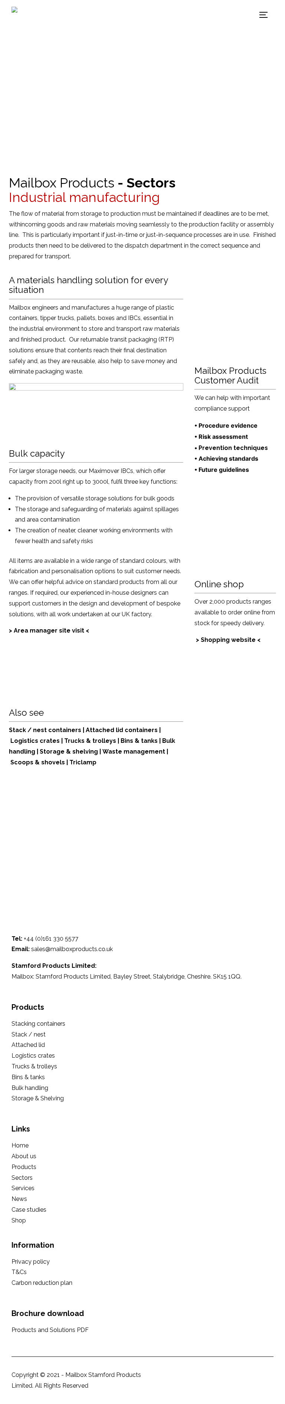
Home (20, 1145)
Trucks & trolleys (90, 740)
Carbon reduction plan (42, 1282)
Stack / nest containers (45, 730)
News (19, 1198)
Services (23, 1188)
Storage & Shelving (38, 1098)
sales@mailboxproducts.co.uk (72, 949)
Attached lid (28, 1044)
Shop (19, 1220)
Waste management (134, 751)
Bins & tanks (140, 740)
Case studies (29, 1209)
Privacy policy (31, 1261)
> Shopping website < (228, 639)
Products (24, 1166)
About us (24, 1156)
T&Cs (19, 1272)
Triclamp (82, 762)
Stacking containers (38, 1023)
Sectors (22, 1177)
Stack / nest (29, 1034)
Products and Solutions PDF (50, 1329)
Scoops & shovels (37, 762)
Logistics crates (35, 740)
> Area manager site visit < (49, 630)
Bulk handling (30, 1087)
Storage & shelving (69, 751)
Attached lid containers (122, 730)
